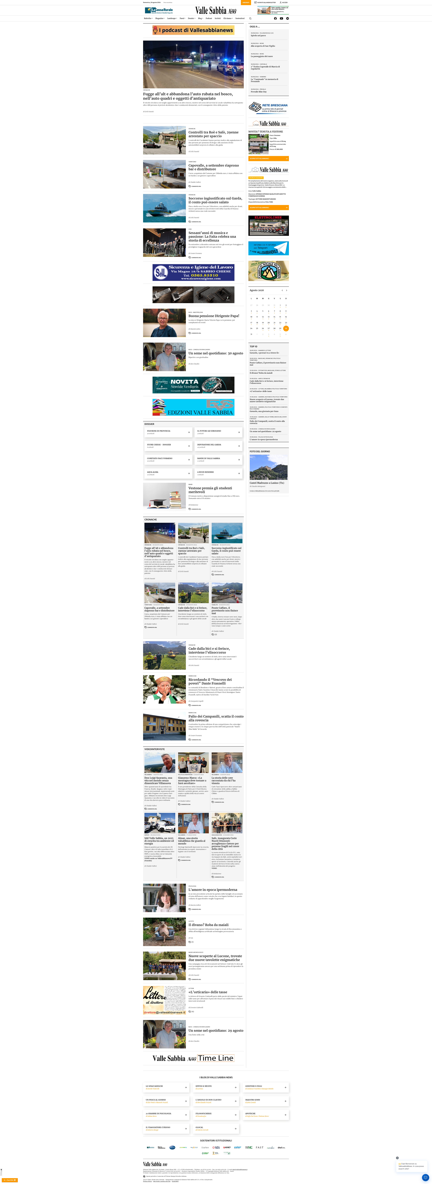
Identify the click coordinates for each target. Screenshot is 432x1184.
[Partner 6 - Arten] (205, 1147)
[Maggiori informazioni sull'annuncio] (258, 144)
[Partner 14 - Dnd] (281, 1147)
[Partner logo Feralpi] (205, 1153)
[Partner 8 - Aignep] (227, 1147)
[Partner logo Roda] (216, 1153)
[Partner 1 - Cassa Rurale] (150, 1147)
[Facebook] (275, 18)
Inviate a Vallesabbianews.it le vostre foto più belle (264, 491)
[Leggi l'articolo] (193, 64)
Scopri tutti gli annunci (259, 158)
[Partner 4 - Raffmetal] (183, 1147)
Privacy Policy (147, 1181)
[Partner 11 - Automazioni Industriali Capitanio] (248, 1147)
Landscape (171, 18)
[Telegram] (287, 18)
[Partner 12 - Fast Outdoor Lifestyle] (259, 1147)
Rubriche (147, 18)
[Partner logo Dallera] (216, 1147)
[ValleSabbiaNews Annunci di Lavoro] (268, 172)
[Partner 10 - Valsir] (238, 1147)
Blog (200, 18)
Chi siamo (227, 18)
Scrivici (218, 18)
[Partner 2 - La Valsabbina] (161, 1147)
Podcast (209, 18)
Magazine (159, 18)
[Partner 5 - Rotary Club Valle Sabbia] (194, 1147)
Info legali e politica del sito (161, 1181)
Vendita (253, 136)
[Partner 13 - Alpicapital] (270, 1147)
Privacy (1, 1173)
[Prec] (282, 290)
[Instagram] (281, 18)
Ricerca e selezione (256, 177)
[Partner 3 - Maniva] (172, 1147)
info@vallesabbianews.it (239, 1169)
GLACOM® (175, 1181)
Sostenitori (240, 18)
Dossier (191, 18)
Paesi (182, 18)
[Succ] (286, 290)
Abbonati (246, 2)
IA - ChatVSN (8, 1180)
